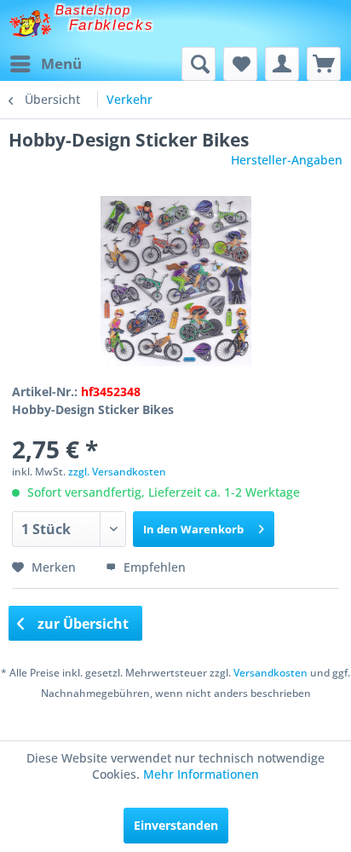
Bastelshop (92, 10)
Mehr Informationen (201, 774)
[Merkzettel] (240, 64)
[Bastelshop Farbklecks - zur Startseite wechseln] (30, 23)
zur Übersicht (81, 623)
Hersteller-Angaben (286, 160)
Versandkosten (270, 672)
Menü (61, 63)
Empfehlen (153, 567)
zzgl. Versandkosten (117, 471)
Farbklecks (111, 25)
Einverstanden (176, 825)
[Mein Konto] (282, 64)
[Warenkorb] (324, 64)
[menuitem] (45, 64)
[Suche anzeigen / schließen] (198, 64)
